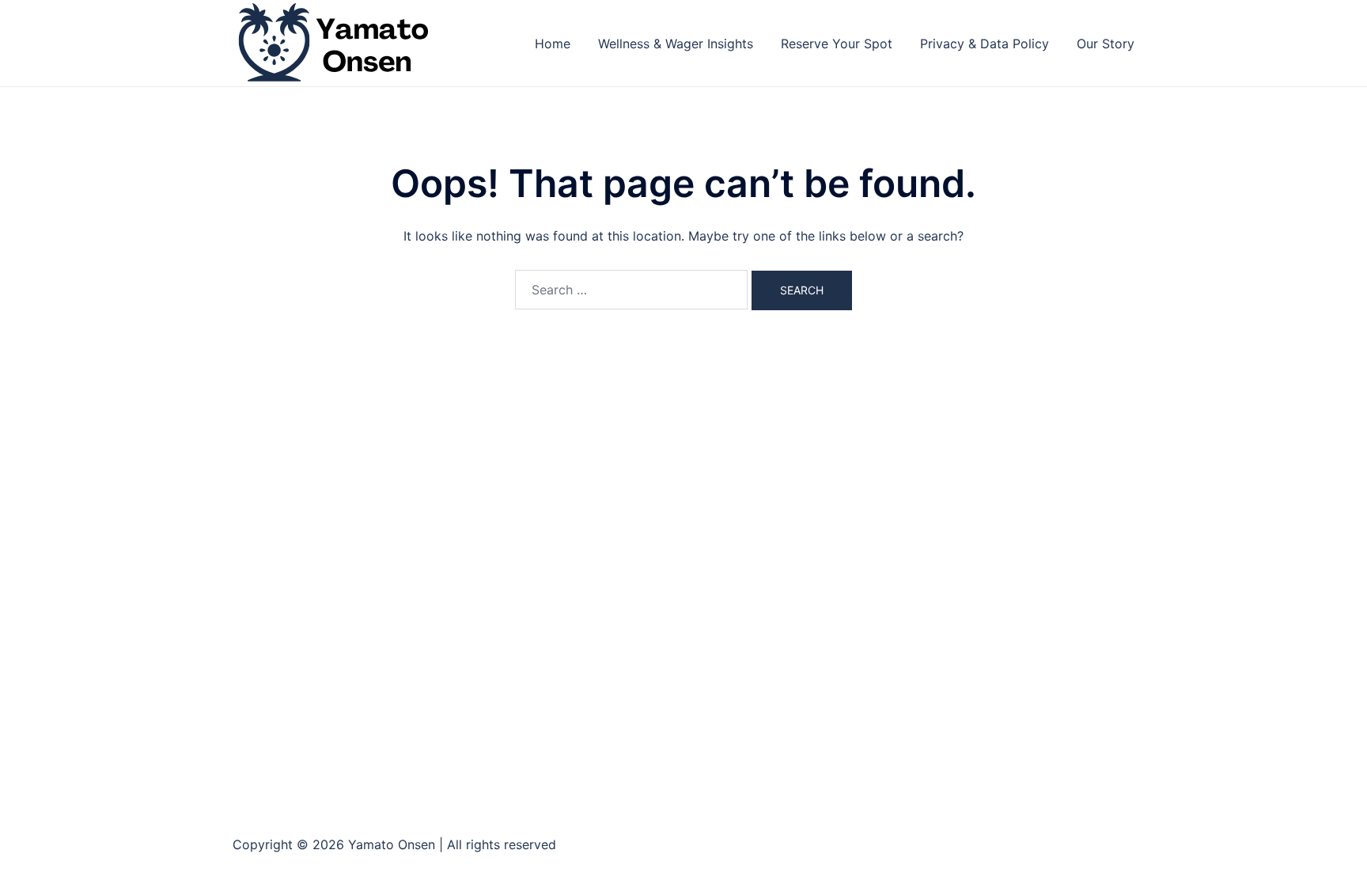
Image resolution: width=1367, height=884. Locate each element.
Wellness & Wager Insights (675, 43)
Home (552, 43)
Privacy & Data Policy (984, 43)
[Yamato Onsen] (332, 42)
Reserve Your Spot (836, 43)
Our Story (1105, 43)
